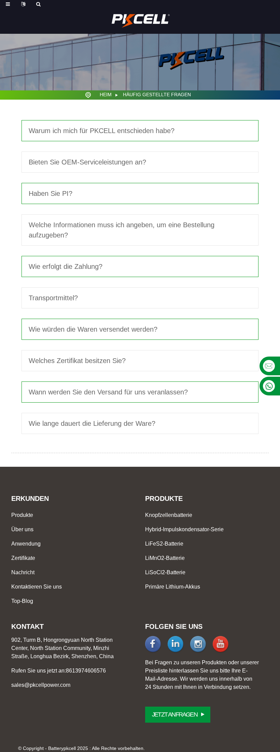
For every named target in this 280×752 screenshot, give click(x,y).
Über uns (22, 529)
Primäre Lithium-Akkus (172, 587)
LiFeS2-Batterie (164, 544)
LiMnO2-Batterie (165, 558)
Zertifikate (23, 558)
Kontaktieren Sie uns (36, 587)
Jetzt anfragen (174, 714)
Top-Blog (22, 601)
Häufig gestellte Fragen (157, 94)
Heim (106, 94)
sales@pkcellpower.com (40, 685)
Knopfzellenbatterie (168, 515)
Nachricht (22, 572)
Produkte (22, 515)
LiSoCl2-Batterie (165, 572)
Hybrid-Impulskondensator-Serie (184, 529)
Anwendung (26, 544)
